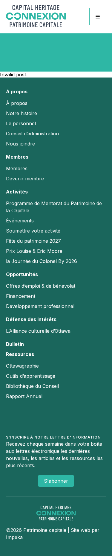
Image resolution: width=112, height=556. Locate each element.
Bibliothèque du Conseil (32, 386)
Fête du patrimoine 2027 (33, 241)
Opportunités (22, 274)
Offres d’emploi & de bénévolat (40, 286)
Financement (20, 296)
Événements (20, 221)
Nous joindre (20, 144)
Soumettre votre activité (33, 231)
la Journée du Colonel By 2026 (41, 261)
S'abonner (56, 481)
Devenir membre (25, 179)
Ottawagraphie (22, 366)
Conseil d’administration (32, 134)
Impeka (14, 537)
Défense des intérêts (31, 319)
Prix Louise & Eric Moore (34, 251)
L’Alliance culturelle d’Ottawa (38, 331)
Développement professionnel (40, 306)
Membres (17, 157)
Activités (17, 192)
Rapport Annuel (24, 396)
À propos (16, 92)
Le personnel (21, 123)
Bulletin (15, 344)
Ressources (20, 354)
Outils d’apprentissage (30, 376)
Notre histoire (21, 113)
